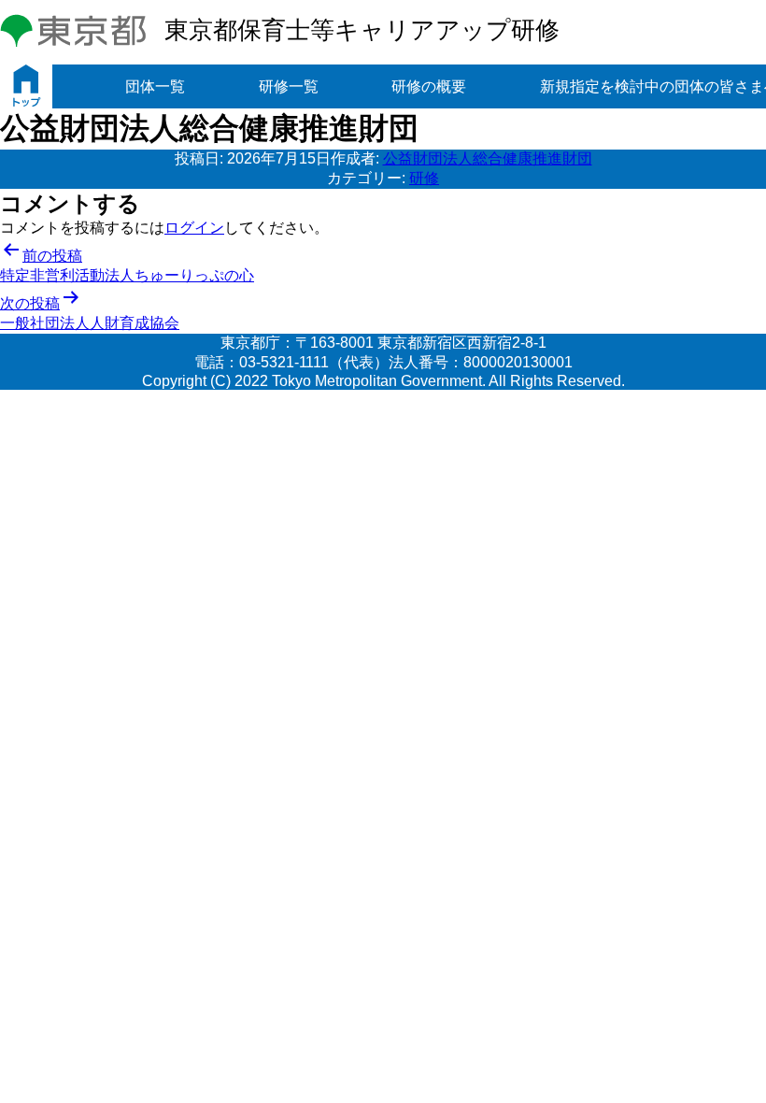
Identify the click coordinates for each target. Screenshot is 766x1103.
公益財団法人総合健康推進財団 (487, 158)
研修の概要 (428, 86)
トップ (26, 86)
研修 (424, 178)
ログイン (194, 228)
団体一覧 (155, 86)
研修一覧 (289, 86)
